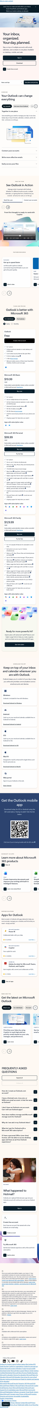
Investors (34, 1394)
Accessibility (17, 1396)
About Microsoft (5, 1394)
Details (9, 1315)
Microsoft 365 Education (13, 1377)
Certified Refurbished (6, 1373)
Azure (11, 1388)
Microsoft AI (3, 1383)
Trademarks (21, 1405)
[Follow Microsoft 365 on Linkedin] (4, 1361)
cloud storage (14, 358)
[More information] (20, 356)
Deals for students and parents (30, 1379)
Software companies (19, 1392)
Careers (36, 1392)
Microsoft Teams (20, 1385)
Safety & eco (28, 1405)
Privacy (33, 1403)
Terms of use (13, 1405)
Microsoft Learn (29, 1388)
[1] (2, 1270)
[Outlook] (5, 425)
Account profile (30, 1368)
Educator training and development (10, 1379)
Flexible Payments (32, 1373)
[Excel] (13, 506)
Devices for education (19, 1375)
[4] (2, 1318)
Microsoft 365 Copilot (31, 1385)
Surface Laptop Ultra (22, 1364)
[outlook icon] (5, 367)
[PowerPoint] (16, 506)
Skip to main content (6, 1)
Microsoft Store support (17, 1371)
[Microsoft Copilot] (5, 506)
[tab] (7, 106)
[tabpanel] (19, 138)
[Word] (9, 506)
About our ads (4, 1407)
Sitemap (17, 1403)
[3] (2, 1308)
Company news (14, 1394)
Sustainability (25, 1396)
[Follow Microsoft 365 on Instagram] (17, 1361)
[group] (16, 272)
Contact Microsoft (25, 1403)
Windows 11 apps (21, 1368)
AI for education (4, 1381)
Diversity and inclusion (6, 1396)
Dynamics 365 (22, 1383)
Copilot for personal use (31, 1366)
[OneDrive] (9, 425)
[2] (2, 1289)
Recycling (35, 1405)
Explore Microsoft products (8, 1368)
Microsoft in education (6, 1375)
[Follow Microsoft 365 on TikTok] (21, 1361)
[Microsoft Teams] (5, 510)
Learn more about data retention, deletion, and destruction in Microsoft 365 (19, 1284)
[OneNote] (23, 506)
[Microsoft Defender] (31, 506)
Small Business (4, 1388)
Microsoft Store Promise (20, 1373)
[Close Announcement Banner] (35, 7)
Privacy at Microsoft (25, 1394)
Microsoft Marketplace (6, 1392)
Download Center (5, 1371)
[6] (2, 1334)
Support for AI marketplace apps (9, 1390)
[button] (11, 82)
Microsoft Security (12, 1383)
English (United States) (6, 1398)
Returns (27, 1371)
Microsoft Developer (19, 1388)
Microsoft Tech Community (27, 1390)
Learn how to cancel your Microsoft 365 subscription (19, 1279)
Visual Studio (29, 1392)
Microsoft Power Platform (7, 1385)
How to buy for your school (29, 1377)
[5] (2, 1329)
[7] (2, 1342)
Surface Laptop (11, 1364)
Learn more (13, 1305)
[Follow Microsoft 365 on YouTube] (13, 1361)
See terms (20, 387)
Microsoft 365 (31, 1383)
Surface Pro (3, 1364)
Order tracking (34, 1371)
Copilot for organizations (16, 1366)
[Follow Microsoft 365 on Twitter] (8, 1361)
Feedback (6, 1404)
